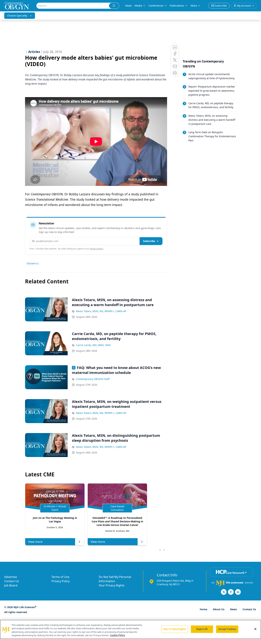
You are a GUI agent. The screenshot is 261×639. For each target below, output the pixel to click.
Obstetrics (32, 263)
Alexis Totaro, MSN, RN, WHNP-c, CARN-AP (101, 311)
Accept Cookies (227, 629)
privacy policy (96, 248)
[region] (130, 629)
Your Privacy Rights (111, 585)
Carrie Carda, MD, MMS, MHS (93, 345)
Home (203, 609)
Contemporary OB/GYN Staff (93, 379)
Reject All (202, 629)
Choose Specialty (17, 15)
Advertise (10, 577)
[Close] (255, 629)
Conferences (155, 5)
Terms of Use (60, 577)
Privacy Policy (60, 581)
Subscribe (149, 241)
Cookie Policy (117, 635)
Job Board (10, 585)
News (128, 5)
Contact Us (11, 581)
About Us (218, 609)
